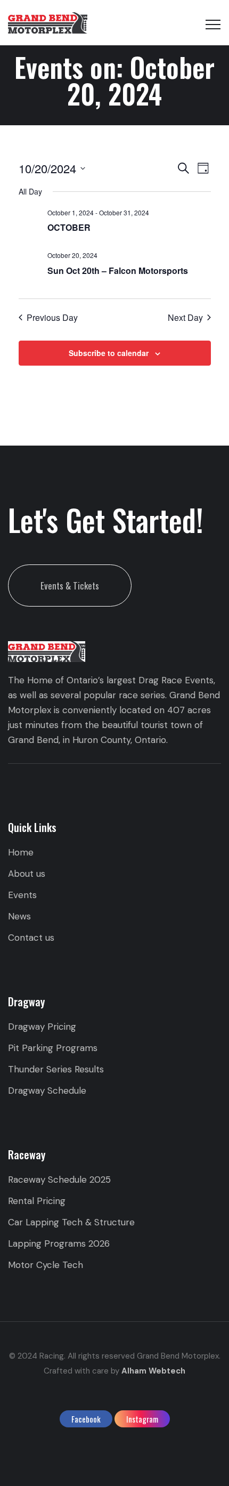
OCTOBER (69, 227)
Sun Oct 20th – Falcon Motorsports (117, 270)
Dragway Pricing (42, 1026)
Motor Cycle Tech (45, 1265)
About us (26, 873)
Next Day (185, 318)
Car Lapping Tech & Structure (71, 1222)
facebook (86, 1419)
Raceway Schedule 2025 (59, 1179)
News (19, 916)
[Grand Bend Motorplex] (47, 22)
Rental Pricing (37, 1201)
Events (22, 895)
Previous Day (52, 318)
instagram (142, 1419)
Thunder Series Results (56, 1069)
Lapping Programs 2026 (59, 1243)
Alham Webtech (153, 1371)
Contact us (31, 937)
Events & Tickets (69, 585)
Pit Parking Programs (52, 1048)
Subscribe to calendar (109, 353)
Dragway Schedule (47, 1090)
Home (21, 852)
